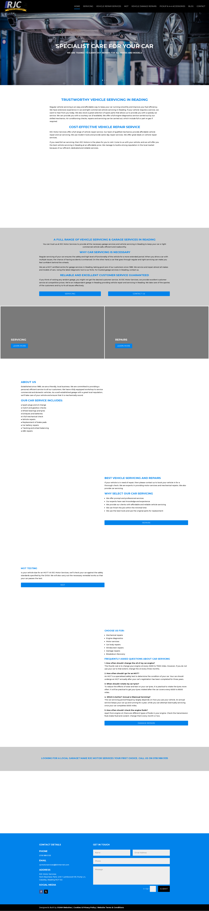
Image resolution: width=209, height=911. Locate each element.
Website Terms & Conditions (110, 907)
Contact (201, 6)
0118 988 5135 (160, 758)
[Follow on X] (46, 892)
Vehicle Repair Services (108, 6)
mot (62, 585)
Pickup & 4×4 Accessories (172, 6)
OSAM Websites (64, 907)
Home (77, 6)
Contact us (139, 294)
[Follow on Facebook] (41, 892)
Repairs (146, 523)
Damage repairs (146, 723)
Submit (164, 889)
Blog (191, 6)
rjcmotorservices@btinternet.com (54, 865)
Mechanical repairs (114, 635)
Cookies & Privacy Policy (85, 907)
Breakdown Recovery (115, 654)
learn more (19, 346)
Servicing (88, 6)
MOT (126, 6)
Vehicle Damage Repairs (144, 6)
